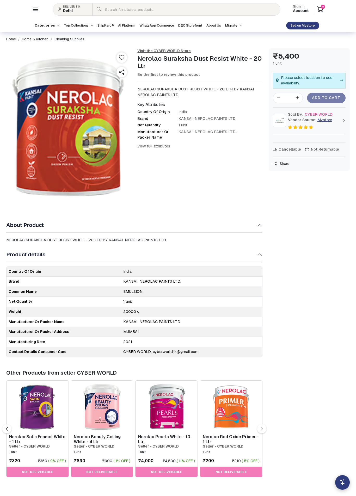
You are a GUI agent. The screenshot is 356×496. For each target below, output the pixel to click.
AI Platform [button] (126, 25)
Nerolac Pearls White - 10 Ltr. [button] (164, 439)
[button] (35, 9)
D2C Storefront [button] (190, 25)
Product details (26, 254)
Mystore (324, 119)
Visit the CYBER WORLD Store (164, 50)
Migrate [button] (231, 25)
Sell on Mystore (303, 25)
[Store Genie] (342, 482)
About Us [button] (213, 25)
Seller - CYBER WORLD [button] (29, 446)
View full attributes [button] (153, 146)
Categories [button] (45, 25)
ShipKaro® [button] (105, 25)
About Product (25, 224)
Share (284, 163)
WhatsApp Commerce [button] (156, 25)
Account (301, 9)
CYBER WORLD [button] (310, 114)
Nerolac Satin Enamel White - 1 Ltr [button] (37, 439)
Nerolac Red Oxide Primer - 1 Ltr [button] (231, 439)
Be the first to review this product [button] (168, 74)
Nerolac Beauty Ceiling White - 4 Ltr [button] (97, 439)
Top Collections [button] (76, 25)
